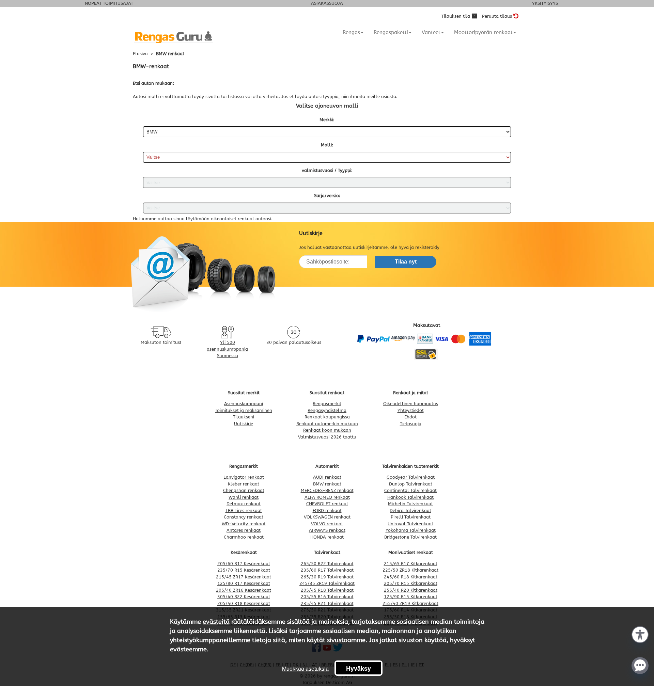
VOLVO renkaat (327, 523)
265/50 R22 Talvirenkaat (327, 563)
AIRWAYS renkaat (327, 530)
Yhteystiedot (411, 410)
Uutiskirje (243, 423)
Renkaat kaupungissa (327, 416)
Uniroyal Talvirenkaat (410, 523)
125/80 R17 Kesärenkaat (243, 583)
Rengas (351, 32)
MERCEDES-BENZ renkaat (327, 490)
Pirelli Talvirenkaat (411, 517)
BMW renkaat (327, 483)
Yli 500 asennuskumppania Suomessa (227, 349)
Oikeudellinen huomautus (410, 403)
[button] (640, 634)
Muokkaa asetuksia (305, 668)
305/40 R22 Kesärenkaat (243, 596)
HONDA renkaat (327, 537)
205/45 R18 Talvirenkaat (327, 590)
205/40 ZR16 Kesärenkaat (243, 590)
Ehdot (410, 416)
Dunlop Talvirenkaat (410, 483)
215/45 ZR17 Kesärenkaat (243, 576)
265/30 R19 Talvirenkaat (327, 576)
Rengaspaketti (391, 32)
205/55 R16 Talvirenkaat (327, 596)
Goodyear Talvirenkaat (411, 477)
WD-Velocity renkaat (244, 523)
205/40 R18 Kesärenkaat (243, 603)
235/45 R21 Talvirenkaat (327, 603)
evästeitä (216, 621)
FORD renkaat (327, 510)
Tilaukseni (243, 416)
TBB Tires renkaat (243, 510)
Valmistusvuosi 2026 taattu (327, 437)
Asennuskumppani (243, 403)
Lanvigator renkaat (243, 477)
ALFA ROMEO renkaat (327, 497)
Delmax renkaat (244, 503)
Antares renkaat (244, 530)
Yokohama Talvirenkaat (411, 530)
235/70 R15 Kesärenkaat (243, 570)
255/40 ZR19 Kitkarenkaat (410, 603)
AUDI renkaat (327, 477)
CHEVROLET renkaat (327, 503)
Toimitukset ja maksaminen (243, 410)
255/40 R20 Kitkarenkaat (410, 590)
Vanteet (431, 32)
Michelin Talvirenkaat (410, 503)
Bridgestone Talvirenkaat (410, 537)
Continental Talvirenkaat (410, 490)
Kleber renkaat (243, 483)
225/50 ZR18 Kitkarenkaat (410, 570)
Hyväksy (358, 668)
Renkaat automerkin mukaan (327, 423)
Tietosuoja (410, 423)
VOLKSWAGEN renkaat (327, 517)
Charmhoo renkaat (244, 537)
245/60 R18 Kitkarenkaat (410, 576)
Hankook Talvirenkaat (410, 497)
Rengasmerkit (327, 403)
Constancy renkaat (243, 517)
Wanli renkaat (244, 497)
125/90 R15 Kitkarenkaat (410, 596)
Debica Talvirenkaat (410, 510)
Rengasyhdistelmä (327, 410)
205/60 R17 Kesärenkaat (243, 563)
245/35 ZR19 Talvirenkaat (327, 583)
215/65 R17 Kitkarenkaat (410, 563)
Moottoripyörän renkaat (483, 32)
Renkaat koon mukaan (327, 430)
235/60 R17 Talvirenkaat (327, 570)
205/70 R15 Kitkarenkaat (410, 583)
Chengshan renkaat (243, 490)
